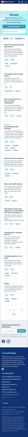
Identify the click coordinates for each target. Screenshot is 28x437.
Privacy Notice (13, 427)
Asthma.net (5, 387)
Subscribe (21, 331)
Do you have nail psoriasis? (14, 158)
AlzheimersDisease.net (9, 384)
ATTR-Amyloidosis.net (9, 392)
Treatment (7, 66)
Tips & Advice (8, 150)
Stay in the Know (14, 412)
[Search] (4, 31)
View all (5, 403)
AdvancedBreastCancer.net (11, 376)
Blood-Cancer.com (8, 400)
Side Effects (14, 298)
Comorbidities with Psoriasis (11, 128)
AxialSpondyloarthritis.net (10, 395)
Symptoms (13, 147)
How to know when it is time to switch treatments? (12, 101)
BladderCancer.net (8, 397)
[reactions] (6, 87)
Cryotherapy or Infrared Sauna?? (13, 233)
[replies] (11, 87)
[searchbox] (16, 31)
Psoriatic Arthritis (9, 91)
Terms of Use (22, 427)
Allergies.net (6, 382)
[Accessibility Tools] (19, 1)
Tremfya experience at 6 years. (13, 257)
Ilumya (6, 284)
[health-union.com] (9, 353)
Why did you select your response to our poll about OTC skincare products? (14, 211)
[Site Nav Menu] (26, 1)
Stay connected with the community (11, 326)
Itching (6, 63)
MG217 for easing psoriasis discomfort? (14, 46)
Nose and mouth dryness (13, 184)
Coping (6, 147)
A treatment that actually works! (13, 75)
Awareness (7, 145)
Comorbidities (15, 145)
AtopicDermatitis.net (9, 389)
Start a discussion (14, 26)
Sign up (22, 422)
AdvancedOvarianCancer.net (11, 379)
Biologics (7, 273)
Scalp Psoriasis (13, 63)
